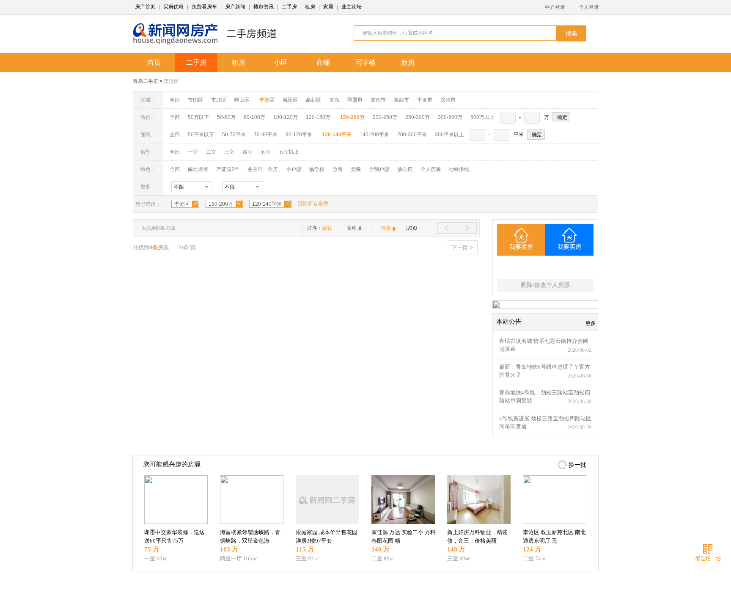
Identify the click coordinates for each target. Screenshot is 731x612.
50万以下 (198, 117)
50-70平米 (234, 135)
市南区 (195, 100)
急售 (338, 169)
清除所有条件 (313, 204)
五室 (266, 152)
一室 (193, 152)
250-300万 (417, 117)
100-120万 (285, 117)
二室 (211, 152)
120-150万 (318, 117)
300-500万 (450, 117)
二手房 (289, 7)
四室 (247, 152)
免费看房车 (204, 7)
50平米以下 (201, 135)
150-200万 (221, 204)
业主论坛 (351, 7)
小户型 (293, 169)
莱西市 (401, 100)
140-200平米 (374, 135)
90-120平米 (299, 135)
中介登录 (555, 7)
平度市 (424, 100)
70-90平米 (266, 135)
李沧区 (171, 81)
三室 (229, 152)
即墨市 (355, 100)
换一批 (577, 465)
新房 (408, 62)
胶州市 (448, 100)
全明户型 (379, 169)
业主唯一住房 (262, 169)
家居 (328, 7)
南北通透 (198, 169)
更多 (590, 323)
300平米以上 (449, 135)
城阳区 (290, 100)
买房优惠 (173, 7)
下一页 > (462, 247)
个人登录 (589, 7)
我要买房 (569, 247)
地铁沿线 (459, 169)
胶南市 (378, 100)
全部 (175, 100)
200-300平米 (412, 135)
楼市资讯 (263, 7)
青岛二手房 (145, 81)
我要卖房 (521, 247)
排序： (320, 228)
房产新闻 (235, 7)
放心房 (404, 169)
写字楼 (365, 62)
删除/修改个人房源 (545, 285)
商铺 (323, 62)
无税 (356, 169)
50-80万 (226, 117)
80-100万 (254, 117)
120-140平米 (267, 204)
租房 (310, 7)
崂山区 (242, 100)
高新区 (313, 100)
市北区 (218, 100)
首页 (154, 62)
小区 (281, 62)
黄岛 (334, 100)
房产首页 (145, 7)
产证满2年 (227, 169)
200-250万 (385, 117)
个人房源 (430, 169)
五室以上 (289, 152)
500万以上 (482, 117)
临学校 (316, 169)
